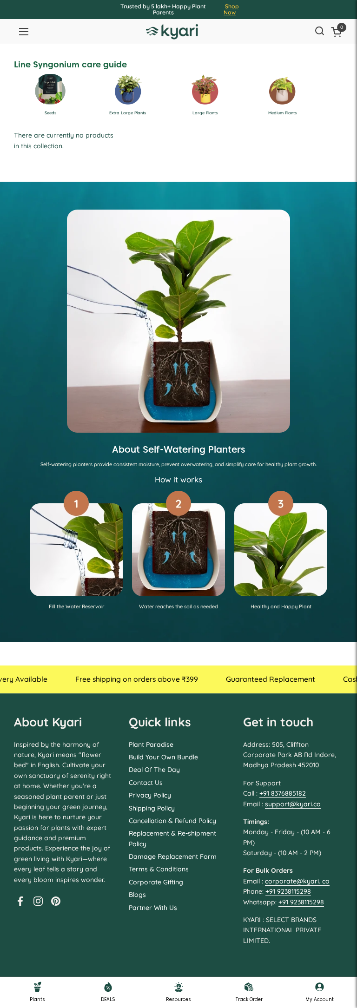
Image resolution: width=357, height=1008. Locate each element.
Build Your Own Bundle (163, 757)
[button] (338, 32)
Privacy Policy (150, 795)
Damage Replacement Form (173, 856)
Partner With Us (153, 907)
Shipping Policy (152, 808)
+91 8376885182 (282, 793)
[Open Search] (319, 31)
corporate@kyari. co (297, 881)
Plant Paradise (151, 744)
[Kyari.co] (172, 32)
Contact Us (146, 782)
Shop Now (231, 9)
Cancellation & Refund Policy (172, 821)
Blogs (137, 894)
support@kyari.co (293, 804)
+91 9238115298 (288, 891)
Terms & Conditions (159, 869)
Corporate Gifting (156, 882)
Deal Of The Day (154, 769)
